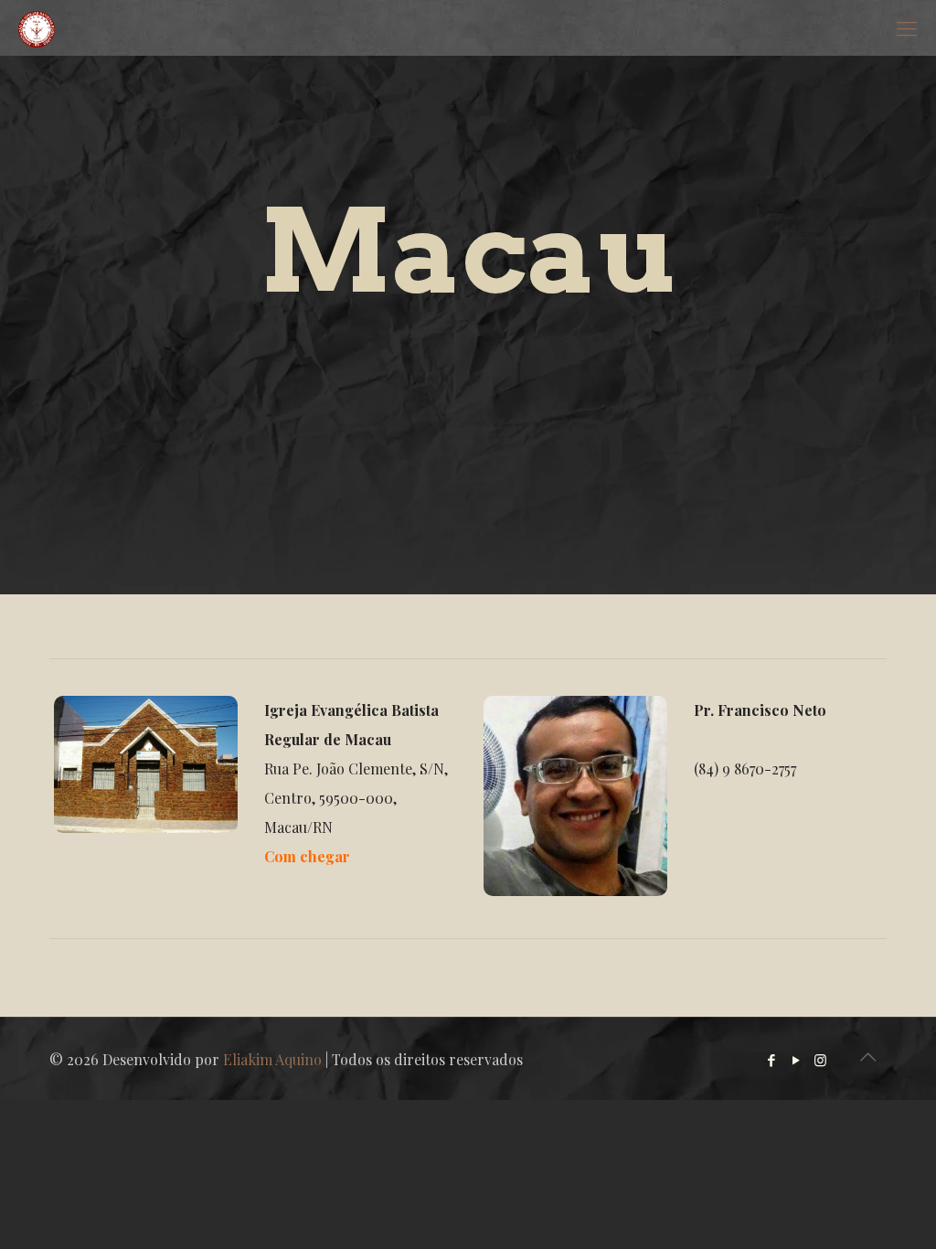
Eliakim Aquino (272, 1059)
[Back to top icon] (867, 1056)
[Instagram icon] (820, 1060)
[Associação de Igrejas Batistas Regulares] (36, 27)
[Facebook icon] (771, 1060)
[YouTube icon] (795, 1060)
